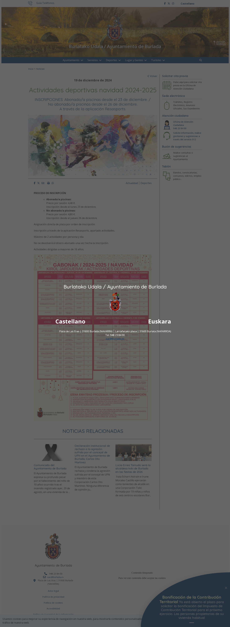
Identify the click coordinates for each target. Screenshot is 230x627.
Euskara (159, 321)
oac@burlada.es (115, 339)
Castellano (70, 321)
